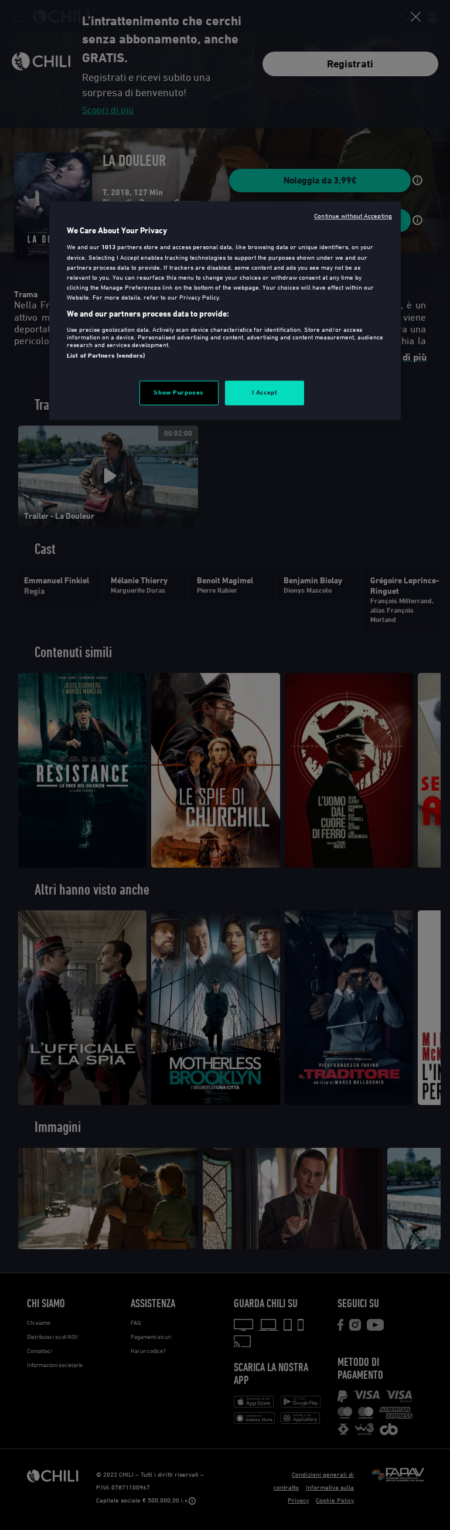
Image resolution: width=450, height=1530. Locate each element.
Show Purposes (178, 393)
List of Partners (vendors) (106, 355)
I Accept (265, 393)
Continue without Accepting (353, 215)
